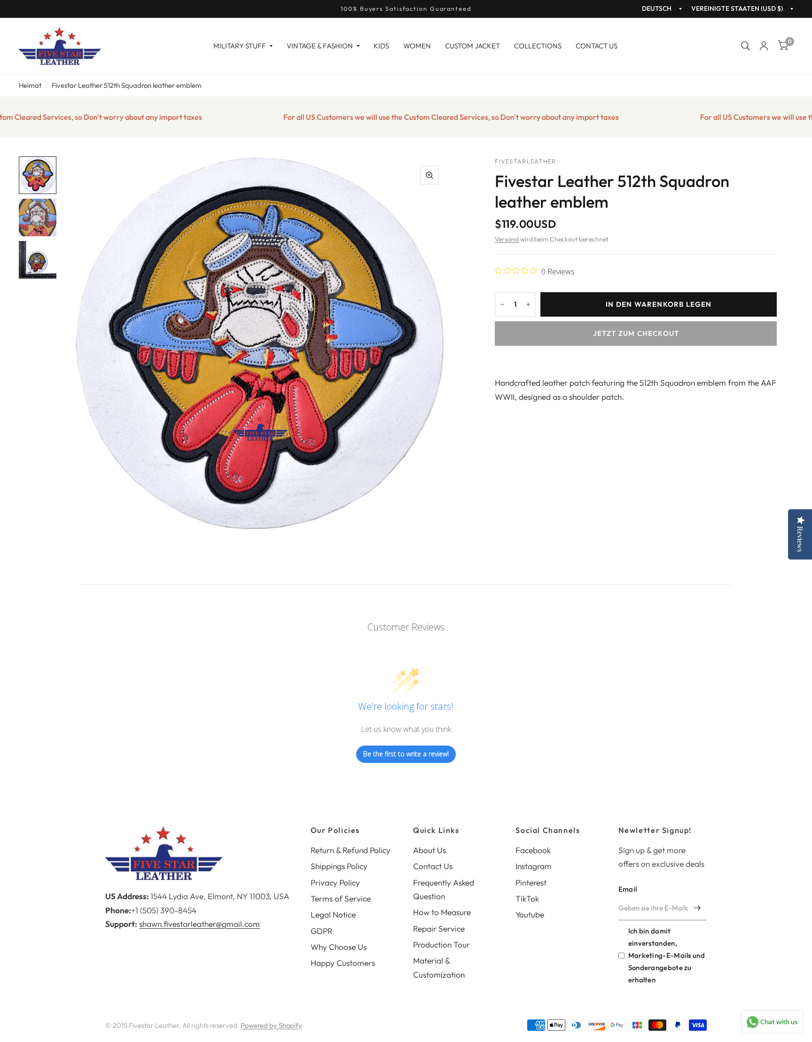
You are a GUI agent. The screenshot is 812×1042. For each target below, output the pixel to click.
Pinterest (531, 882)
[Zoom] (429, 175)
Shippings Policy (339, 866)
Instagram (533, 866)
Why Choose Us (339, 947)
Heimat (30, 85)
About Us (429, 850)
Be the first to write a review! (406, 753)
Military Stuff (239, 45)
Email (627, 889)
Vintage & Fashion (320, 45)
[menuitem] (243, 46)
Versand (507, 239)
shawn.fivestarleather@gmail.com (199, 924)
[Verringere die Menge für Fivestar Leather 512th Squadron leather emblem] (502, 304)
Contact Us (596, 45)
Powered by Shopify (271, 1025)
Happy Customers (343, 963)
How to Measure (442, 912)
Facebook (533, 850)
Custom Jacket (472, 45)
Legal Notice (333, 914)
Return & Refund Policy (350, 850)
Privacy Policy (335, 882)
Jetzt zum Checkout (636, 333)
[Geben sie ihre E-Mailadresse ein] (697, 908)
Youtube (529, 914)
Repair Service (439, 928)
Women (417, 45)
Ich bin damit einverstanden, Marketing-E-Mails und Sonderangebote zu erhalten (666, 955)
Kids (381, 45)
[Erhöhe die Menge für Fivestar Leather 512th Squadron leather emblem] (528, 304)
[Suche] (745, 46)
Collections (538, 45)
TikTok (527, 898)
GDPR (322, 931)
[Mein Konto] (764, 46)
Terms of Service (341, 898)
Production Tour (441, 944)
